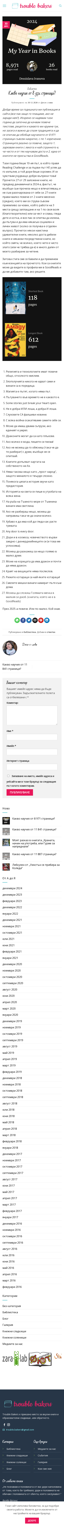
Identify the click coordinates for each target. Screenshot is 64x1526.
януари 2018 (10, 1147)
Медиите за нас (12, 1344)
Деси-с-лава (47, 102)
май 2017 (8, 1192)
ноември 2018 (11, 1084)
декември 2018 (12, 1078)
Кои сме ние (45, 1468)
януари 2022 (10, 913)
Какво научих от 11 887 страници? (34, 854)
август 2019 (9, 1046)
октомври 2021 (12, 932)
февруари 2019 (12, 1072)
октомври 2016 (12, 1236)
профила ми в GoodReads (42, 267)
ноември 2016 (11, 1230)
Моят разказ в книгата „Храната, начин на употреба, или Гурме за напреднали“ (33, 843)
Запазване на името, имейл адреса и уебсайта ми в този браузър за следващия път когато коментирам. (31, 780)
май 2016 (8, 1268)
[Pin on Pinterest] (41, 620)
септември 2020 (12, 983)
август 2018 (9, 1103)
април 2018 (9, 1128)
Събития (43, 1455)
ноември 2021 (11, 926)
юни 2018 (8, 1116)
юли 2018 (8, 1109)
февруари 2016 (12, 1287)
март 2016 (9, 1280)
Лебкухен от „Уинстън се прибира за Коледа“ (36, 866)
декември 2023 (12, 894)
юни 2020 (8, 996)
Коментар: (12, 702)
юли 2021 (8, 939)
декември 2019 (12, 1021)
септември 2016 (12, 1242)
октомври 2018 (12, 1090)
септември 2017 (12, 1173)
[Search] (60, 6)
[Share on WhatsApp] (17, 620)
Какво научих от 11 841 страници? (34, 829)
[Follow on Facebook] (4, 1424)
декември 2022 (12, 907)
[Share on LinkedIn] (47, 620)
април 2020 (9, 1002)
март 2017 (9, 1204)
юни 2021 (8, 945)
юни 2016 (8, 1261)
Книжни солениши (14, 1337)
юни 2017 (8, 1185)
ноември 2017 (11, 1160)
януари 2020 (10, 1015)
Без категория (11, 1306)
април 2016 (9, 1274)
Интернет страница (18, 760)
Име (10, 731)
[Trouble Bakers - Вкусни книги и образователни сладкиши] (32, 6)
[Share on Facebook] (23, 620)
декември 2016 (12, 1223)
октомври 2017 (12, 1166)
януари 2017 (10, 1217)
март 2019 (9, 1065)
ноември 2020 (11, 970)
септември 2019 (12, 1040)
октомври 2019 (12, 1034)
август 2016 (9, 1249)
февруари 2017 (12, 1211)
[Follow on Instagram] (8, 1424)
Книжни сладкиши (14, 1331)
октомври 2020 (12, 977)
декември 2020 (12, 964)
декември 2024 (12, 888)
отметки (51, 632)
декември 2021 (12, 920)
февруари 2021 (12, 951)
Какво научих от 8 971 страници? (33, 818)
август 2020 (9, 989)
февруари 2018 (12, 1141)
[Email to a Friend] (35, 620)
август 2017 (9, 1179)
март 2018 (9, 1135)
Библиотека (32, 89)
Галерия (7, 1325)
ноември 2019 (11, 1027)
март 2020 (9, 1008)
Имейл (11, 745)
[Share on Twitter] (29, 620)
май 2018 (8, 1122)
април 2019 (9, 1059)
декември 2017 (12, 1154)
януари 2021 (10, 958)
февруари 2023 (12, 901)
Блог (5, 1318)
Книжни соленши (16, 1462)
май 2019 (8, 1053)
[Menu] (4, 6)
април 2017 (9, 1198)
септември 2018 (12, 1097)
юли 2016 (8, 1255)
